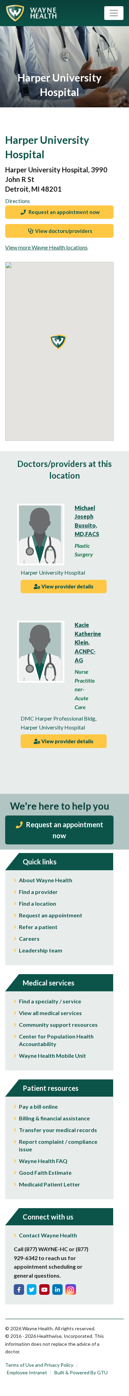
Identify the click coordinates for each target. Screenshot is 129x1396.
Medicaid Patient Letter (49, 1184)
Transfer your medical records (58, 1130)
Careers (29, 938)
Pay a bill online (38, 1106)
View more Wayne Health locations (46, 247)
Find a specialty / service (50, 1001)
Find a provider (38, 891)
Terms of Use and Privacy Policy (39, 1365)
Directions (17, 201)
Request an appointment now (64, 212)
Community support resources (58, 1024)
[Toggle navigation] (113, 13)
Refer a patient (38, 927)
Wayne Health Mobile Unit (52, 1055)
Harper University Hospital (53, 572)
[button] (58, 342)
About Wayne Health (45, 880)
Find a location (37, 903)
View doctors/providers (63, 231)
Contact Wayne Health (48, 1235)
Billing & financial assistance (54, 1118)
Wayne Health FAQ (43, 1161)
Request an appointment (50, 915)
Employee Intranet (27, 1372)
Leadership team (40, 950)
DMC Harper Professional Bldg (58, 718)
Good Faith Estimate (45, 1172)
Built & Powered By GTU (81, 1372)
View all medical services (50, 1013)
